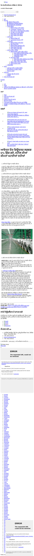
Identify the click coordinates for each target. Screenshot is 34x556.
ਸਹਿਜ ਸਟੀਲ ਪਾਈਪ (16, 63)
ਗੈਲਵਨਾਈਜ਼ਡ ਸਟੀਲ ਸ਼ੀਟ (17, 42)
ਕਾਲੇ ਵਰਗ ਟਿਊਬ (15, 57)
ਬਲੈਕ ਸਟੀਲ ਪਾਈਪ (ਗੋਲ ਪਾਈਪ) (19, 62)
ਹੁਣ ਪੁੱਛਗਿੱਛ (4, 318)
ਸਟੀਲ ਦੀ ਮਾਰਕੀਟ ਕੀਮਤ (9, 270)
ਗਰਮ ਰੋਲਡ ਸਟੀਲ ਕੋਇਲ (17, 35)
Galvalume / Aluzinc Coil (17, 29)
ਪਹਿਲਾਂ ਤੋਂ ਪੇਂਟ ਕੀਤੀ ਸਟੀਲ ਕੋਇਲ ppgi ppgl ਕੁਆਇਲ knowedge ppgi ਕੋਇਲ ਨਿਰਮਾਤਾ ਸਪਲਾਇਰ (15, 306)
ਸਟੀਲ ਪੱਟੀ (10, 37)
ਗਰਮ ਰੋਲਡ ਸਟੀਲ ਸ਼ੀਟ (16, 48)
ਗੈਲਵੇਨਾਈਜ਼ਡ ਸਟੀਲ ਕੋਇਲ (17, 28)
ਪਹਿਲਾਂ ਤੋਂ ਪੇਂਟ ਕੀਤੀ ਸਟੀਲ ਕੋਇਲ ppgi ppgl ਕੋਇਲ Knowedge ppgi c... (18, 123)
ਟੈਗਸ (5, 95)
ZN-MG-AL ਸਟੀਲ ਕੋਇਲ (17, 32)
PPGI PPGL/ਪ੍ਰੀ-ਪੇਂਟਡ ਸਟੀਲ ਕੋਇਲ (20, 31)
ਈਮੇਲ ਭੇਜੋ (3, 346)
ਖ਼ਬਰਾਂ (5, 66)
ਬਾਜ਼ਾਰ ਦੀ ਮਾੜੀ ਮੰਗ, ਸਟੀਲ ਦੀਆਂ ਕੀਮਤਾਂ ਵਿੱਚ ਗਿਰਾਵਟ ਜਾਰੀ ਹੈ (17, 130)
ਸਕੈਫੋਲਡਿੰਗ (10, 65)
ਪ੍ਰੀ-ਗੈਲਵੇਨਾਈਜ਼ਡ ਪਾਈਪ (20, 54)
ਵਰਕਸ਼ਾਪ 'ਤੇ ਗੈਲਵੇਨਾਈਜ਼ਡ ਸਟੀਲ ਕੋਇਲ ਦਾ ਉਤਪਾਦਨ (17, 104)
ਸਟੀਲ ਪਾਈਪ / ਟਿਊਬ (12, 50)
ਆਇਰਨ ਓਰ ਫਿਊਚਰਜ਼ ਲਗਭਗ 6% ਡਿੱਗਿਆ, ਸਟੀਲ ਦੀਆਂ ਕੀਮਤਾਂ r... (18, 116)
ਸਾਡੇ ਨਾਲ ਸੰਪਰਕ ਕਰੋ (9, 77)
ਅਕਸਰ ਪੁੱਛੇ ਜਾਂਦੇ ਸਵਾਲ (13, 74)
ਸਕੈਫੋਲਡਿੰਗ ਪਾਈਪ (18, 56)
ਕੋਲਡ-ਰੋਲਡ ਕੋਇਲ (5, 222)
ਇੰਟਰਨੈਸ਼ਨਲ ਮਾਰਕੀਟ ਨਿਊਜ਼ (14, 69)
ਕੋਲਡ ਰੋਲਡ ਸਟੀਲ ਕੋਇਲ (17, 34)
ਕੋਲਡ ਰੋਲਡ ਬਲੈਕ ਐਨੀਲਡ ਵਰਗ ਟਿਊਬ (23, 59)
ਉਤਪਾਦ (6, 20)
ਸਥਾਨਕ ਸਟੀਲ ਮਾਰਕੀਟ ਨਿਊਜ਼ (15, 68)
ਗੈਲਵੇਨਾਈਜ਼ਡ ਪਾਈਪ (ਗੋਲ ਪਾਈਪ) (19, 51)
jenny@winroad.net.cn (10, 337)
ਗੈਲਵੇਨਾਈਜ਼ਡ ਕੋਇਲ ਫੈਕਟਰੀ (15, 294)
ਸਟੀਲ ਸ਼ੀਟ (10, 41)
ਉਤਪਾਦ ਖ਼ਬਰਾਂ (10, 71)
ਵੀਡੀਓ (9, 75)
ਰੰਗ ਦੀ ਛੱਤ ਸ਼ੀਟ (14, 44)
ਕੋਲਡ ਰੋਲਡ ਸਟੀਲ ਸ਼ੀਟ (16, 47)
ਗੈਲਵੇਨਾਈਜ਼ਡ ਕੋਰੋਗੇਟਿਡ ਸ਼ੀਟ (18, 45)
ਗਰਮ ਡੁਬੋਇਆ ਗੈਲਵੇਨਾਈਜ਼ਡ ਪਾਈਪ (23, 53)
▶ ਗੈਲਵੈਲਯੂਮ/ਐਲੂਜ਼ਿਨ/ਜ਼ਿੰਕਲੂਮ (15, 23)
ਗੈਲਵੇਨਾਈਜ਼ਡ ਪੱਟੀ (15, 38)
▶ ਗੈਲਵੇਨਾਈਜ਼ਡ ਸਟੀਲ (13, 22)
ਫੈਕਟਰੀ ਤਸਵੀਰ (8, 101)
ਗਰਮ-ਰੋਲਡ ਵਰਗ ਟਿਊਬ (20, 60)
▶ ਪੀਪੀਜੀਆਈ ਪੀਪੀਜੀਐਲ (14, 25)
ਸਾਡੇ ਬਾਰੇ (6, 72)
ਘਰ (5, 19)
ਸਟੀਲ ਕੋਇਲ (10, 26)
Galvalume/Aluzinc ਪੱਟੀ (17, 40)
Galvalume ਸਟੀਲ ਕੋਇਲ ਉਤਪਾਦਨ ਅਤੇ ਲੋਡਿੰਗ (15, 102)
